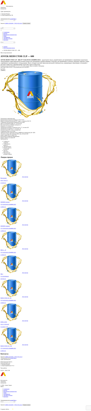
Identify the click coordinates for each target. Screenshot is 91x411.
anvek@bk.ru (13, 18)
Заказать (3, 70)
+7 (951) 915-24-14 (17, 23)
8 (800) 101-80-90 (9, 23)
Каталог (5, 33)
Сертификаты (6, 37)
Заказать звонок (26, 23)
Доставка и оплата (7, 38)
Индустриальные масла (9, 48)
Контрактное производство (10, 34)
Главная (5, 46)
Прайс (4, 36)
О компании (6, 32)
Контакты (5, 39)
